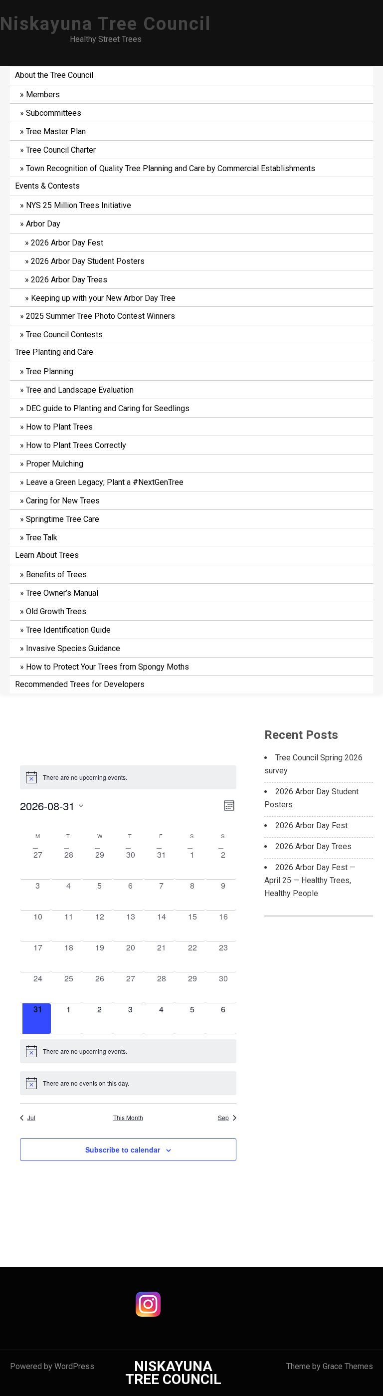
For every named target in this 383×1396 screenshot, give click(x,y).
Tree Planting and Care (54, 352)
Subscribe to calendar (122, 1150)
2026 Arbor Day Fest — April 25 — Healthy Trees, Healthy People (310, 880)
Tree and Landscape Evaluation (80, 390)
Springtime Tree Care (62, 519)
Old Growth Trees (56, 611)
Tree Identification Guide (68, 630)
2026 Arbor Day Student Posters (88, 261)
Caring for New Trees (63, 500)
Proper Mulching (54, 463)
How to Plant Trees (59, 427)
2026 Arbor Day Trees (69, 279)
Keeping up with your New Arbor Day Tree (103, 298)
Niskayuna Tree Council (105, 23)
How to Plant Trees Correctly (76, 445)
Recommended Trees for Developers (80, 684)
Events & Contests (47, 186)
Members (43, 94)
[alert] (128, 777)
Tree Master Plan (56, 131)
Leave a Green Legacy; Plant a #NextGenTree (105, 482)
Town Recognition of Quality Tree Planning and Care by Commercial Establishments (170, 168)
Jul (31, 1118)
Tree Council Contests (64, 334)
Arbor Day (43, 224)
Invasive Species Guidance (73, 648)
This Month (128, 1118)
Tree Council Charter (61, 150)
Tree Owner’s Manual (62, 593)
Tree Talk (41, 537)
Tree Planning (49, 371)
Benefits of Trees (56, 574)
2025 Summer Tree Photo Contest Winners (100, 316)
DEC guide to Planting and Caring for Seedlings (108, 408)
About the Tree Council (54, 75)
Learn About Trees (47, 555)
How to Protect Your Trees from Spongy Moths (107, 667)
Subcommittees (53, 113)
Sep (223, 1118)
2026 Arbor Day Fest (67, 242)
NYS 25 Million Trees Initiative (78, 205)
